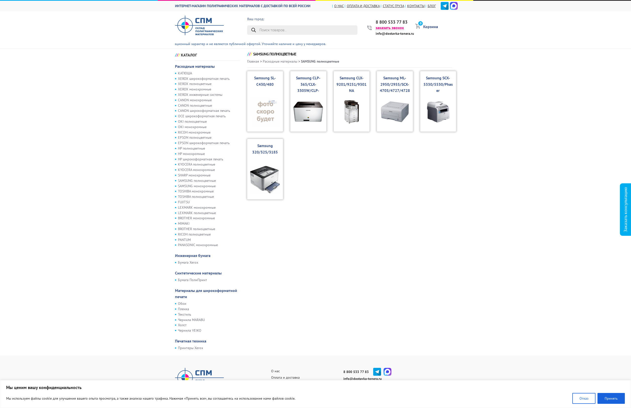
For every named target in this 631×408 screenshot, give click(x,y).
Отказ (583, 398)
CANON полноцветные (195, 105)
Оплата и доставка (363, 6)
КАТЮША (185, 73)
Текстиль (184, 314)
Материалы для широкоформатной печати (206, 293)
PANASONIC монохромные (198, 245)
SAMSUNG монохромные (197, 186)
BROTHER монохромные (196, 218)
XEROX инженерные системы (200, 94)
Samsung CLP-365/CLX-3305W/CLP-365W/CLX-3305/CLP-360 (308, 90)
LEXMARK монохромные (197, 207)
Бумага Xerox (188, 262)
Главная (253, 61)
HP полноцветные (191, 148)
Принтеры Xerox (190, 348)
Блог (432, 6)
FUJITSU (184, 202)
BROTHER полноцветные (196, 229)
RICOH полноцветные (194, 234)
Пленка (183, 309)
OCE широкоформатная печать (202, 116)
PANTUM (184, 240)
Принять (611, 398)
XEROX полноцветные (194, 84)
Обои (182, 303)
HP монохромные (191, 154)
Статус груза (393, 6)
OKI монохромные (192, 127)
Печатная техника (190, 341)
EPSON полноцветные (194, 137)
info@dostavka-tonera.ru (395, 33)
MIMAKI (184, 223)
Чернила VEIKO (189, 330)
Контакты (416, 6)
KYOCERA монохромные (196, 170)
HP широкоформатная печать (200, 159)
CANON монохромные (195, 100)
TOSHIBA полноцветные (196, 196)
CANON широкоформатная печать (204, 110)
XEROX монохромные (194, 89)
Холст (182, 325)
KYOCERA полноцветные (196, 164)
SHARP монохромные (194, 175)
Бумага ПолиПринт (192, 280)
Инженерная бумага (192, 255)
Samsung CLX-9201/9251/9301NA (351, 84)
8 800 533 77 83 (391, 22)
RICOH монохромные (194, 132)
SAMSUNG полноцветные (197, 180)
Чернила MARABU (191, 320)
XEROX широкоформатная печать (204, 78)
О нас (339, 6)
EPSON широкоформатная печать (204, 143)
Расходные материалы (195, 66)
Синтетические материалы (198, 273)
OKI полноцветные (192, 121)
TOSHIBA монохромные (196, 191)
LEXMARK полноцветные (197, 213)
